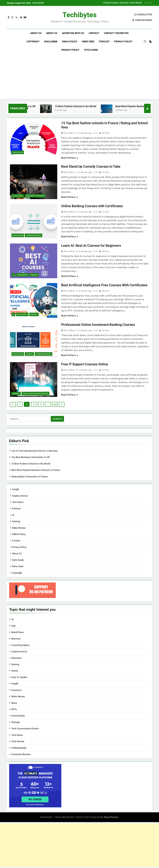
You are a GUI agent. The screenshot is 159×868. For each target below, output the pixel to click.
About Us (35, 33)
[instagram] (12, 17)
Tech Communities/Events (35, 393)
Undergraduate (33, 235)
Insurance (16, 690)
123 (55, 404)
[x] (16, 17)
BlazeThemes (111, 817)
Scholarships (18, 715)
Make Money (18, 528)
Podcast (104, 41)
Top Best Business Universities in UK (30, 457)
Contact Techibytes (116, 33)
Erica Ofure (69, 132)
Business (16, 638)
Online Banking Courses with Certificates (92, 206)
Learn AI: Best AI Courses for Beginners (91, 246)
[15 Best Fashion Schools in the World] (33, 110)
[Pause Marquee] (147, 108)
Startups (15, 722)
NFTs (14, 709)
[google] (21, 17)
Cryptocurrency (20, 495)
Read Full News (68, 157)
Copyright (33, 41)
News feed (88, 41)
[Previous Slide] (145, 3)
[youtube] (25, 17)
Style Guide (91, 50)
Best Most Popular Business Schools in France (128, 106)
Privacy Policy (123, 41)
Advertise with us (73, 33)
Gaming (16, 521)
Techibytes (79, 15)
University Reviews (35, 195)
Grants (14, 670)
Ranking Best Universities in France (29, 476)
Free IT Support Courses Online (84, 364)
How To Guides (19, 677)
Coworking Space (20, 645)
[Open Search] (145, 41)
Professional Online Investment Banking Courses (98, 325)
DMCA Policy (69, 41)
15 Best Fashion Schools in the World (122, 3)
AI (13, 275)
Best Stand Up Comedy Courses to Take (90, 166)
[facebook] (8, 17)
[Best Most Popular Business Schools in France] (93, 110)
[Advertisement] (79, 77)
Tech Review (17, 741)
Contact (94, 33)
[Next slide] (150, 3)
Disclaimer (50, 41)
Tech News (18, 502)
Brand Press (17, 632)
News (14, 703)
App (13, 625)
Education (18, 152)
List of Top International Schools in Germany (34, 450)
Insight (34, 275)
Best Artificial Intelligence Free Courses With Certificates (104, 285)
